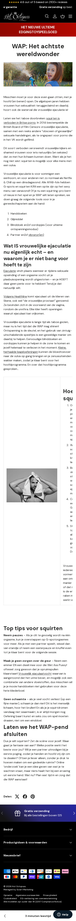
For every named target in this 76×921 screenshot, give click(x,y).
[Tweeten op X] (17, 796)
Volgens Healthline (15, 296)
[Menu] (70, 16)
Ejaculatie (10, 271)
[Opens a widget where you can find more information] (62, 914)
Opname (8, 895)
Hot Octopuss (19, 886)
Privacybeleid (50, 895)
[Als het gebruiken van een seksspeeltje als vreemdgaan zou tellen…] (5, 916)
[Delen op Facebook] (25, 796)
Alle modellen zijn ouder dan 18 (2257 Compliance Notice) (33, 901)
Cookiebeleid (10, 898)
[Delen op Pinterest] (33, 796)
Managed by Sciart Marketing (18, 889)
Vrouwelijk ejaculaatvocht (35, 673)
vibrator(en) (36, 235)
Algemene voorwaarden (28, 895)
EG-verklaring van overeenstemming (38, 898)
